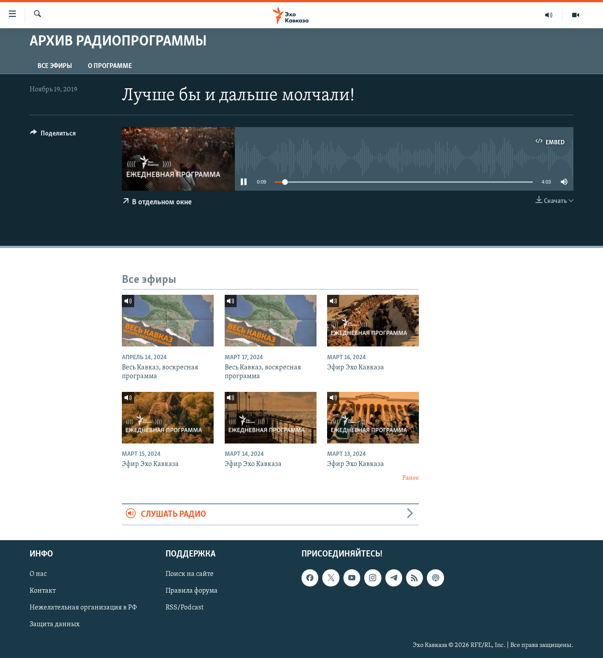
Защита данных (54, 624)
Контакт (43, 590)
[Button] (53, 135)
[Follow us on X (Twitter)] (330, 577)
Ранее (410, 478)
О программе (110, 66)
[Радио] (548, 15)
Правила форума (192, 590)
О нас (38, 574)
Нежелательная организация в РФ (83, 607)
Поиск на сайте (190, 574)
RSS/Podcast (185, 607)
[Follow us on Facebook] (310, 577)
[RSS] (414, 577)
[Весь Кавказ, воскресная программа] (168, 320)
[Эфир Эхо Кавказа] (373, 320)
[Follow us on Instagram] (372, 577)
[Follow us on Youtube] (351, 577)
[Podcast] (435, 577)
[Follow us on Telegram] (393, 577)
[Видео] (575, 15)
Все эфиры (55, 66)
